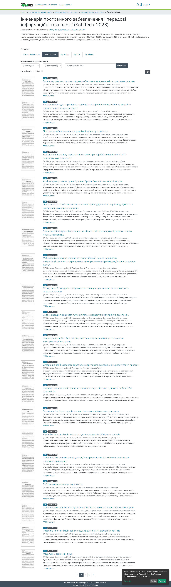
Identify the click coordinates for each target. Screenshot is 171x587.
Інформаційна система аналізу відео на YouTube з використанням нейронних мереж (88, 507)
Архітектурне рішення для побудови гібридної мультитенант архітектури (82, 181)
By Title (77, 54)
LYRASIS (103, 582)
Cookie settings (79, 585)
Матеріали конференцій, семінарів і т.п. (40, 12)
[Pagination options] (147, 72)
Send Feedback (92, 585)
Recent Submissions (31, 54)
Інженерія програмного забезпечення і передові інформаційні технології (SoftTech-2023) (92, 12)
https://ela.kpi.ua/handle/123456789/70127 (67, 30)
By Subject (89, 54)
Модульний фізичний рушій (58, 553)
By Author (65, 54)
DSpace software (71, 582)
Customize (127, 581)
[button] (141, 4)
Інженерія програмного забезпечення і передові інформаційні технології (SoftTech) (66, 12)
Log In (145, 4)
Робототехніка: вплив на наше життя (63, 484)
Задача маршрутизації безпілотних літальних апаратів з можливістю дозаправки (86, 314)
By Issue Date (50, 54)
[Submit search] (137, 4)
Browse (123, 65)
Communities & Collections (46, 4)
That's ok (162, 581)
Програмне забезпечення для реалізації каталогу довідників (75, 131)
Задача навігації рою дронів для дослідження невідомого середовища (81, 411)
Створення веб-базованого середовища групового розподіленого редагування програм (91, 364)
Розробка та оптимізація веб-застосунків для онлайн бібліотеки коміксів (81, 434)
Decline (154, 581)
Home (23, 12)
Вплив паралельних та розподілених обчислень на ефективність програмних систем (89, 81)
